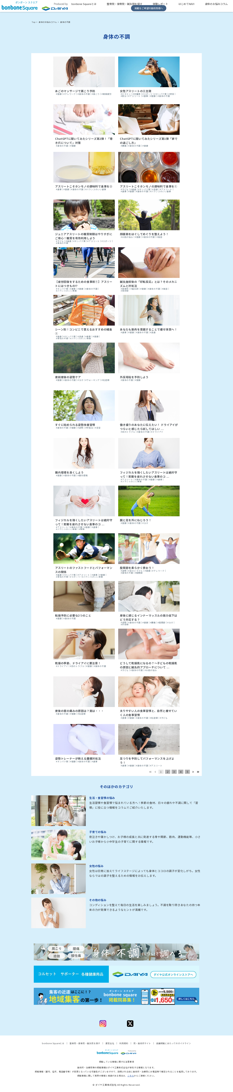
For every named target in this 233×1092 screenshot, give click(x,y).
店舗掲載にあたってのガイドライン (173, 1043)
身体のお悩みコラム (216, 4)
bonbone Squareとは (83, 4)
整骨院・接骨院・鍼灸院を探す (124, 4)
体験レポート (160, 4)
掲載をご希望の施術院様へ (148, 8)
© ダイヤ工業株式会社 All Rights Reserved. (116, 1084)
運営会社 (109, 1043)
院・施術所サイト (142, 1043)
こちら (130, 1075)
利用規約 (123, 1043)
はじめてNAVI (186, 4)
